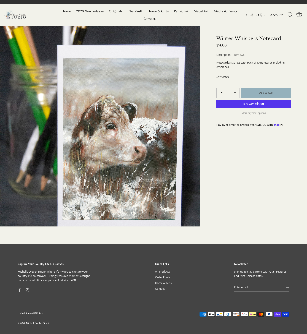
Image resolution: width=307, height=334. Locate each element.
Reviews (239, 54)
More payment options (254, 112)
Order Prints (162, 277)
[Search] (290, 15)
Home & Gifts (158, 11)
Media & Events (226, 11)
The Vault (135, 11)
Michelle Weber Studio (38, 323)
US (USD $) (254, 15)
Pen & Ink (181, 11)
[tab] (225, 55)
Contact (149, 18)
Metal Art (201, 11)
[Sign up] (287, 287)
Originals (116, 11)
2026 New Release (90, 11)
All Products (162, 271)
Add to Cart (266, 92)
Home (66, 11)
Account (276, 15)
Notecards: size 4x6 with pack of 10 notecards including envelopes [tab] (250, 65)
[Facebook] (19, 289)
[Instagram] (27, 289)
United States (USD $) (29, 313)
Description (223, 54)
